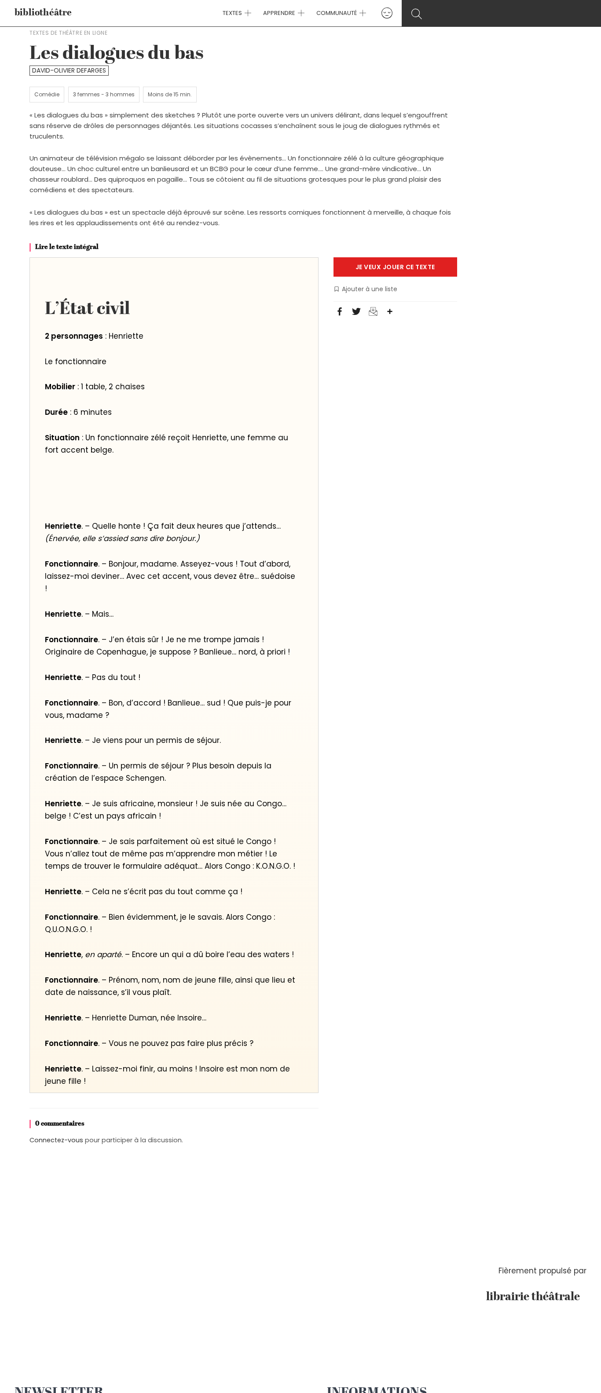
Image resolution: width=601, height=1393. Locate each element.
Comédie (46, 94)
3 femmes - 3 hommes (104, 94)
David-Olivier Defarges (69, 70)
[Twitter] (356, 312)
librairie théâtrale (536, 1297)
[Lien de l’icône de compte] (387, 13)
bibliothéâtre (43, 13)
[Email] (373, 312)
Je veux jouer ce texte (395, 267)
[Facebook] (339, 312)
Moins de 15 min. (170, 94)
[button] (247, 13)
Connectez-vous (56, 1140)
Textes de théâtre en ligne (68, 33)
